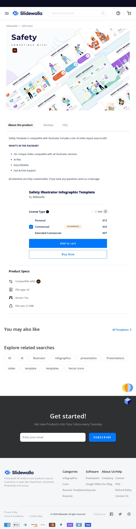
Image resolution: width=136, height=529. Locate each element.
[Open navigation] (8, 13)
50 (9, 358)
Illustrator (39, 358)
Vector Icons (76, 368)
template (30, 368)
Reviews (49, 125)
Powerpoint (93, 478)
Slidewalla (12, 25)
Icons (66, 484)
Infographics (70, 478)
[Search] (104, 13)
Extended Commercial (71, 233)
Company (107, 478)
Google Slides (94, 484)
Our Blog (107, 484)
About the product (20, 125)
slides (11, 368)
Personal (71, 220)
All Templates (120, 329)
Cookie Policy (35, 516)
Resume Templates (74, 490)
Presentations (115, 358)
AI (22, 358)
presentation (89, 358)
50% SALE (27, 25)
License (119, 478)
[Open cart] (127, 13)
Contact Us (121, 496)
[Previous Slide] (9, 69)
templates (52, 368)
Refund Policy (123, 490)
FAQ (65, 125)
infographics (63, 358)
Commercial (71, 226)
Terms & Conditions (14, 516)
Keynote (68, 496)
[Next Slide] (127, 69)
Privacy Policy (11, 512)
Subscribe (102, 437)
